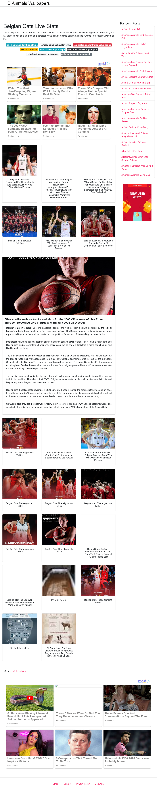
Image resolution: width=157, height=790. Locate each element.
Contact (67, 783)
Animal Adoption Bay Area (134, 103)
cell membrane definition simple (22, 44)
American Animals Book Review (136, 70)
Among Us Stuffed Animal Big (135, 82)
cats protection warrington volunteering (92, 44)
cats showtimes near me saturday (43, 54)
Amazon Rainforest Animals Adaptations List (134, 134)
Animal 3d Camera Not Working (136, 88)
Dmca (55, 783)
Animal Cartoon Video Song (134, 127)
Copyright (99, 783)
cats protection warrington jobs (82, 49)
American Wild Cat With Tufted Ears (136, 96)
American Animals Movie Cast (135, 174)
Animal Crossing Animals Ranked (133, 143)
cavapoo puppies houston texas (55, 44)
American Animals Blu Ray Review (134, 120)
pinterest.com (19, 671)
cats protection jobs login (52, 49)
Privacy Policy (83, 783)
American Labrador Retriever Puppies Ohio (135, 111)
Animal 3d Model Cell (131, 29)
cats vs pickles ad (29, 49)
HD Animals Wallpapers (27, 3)
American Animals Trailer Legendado (133, 45)
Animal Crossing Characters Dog (137, 76)
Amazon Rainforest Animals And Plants (137, 167)
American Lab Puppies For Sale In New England (136, 63)
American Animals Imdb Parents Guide (137, 36)
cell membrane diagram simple (76, 54)
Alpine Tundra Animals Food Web (135, 54)
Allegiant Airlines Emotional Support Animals (134, 158)
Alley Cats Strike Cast (131, 150)
